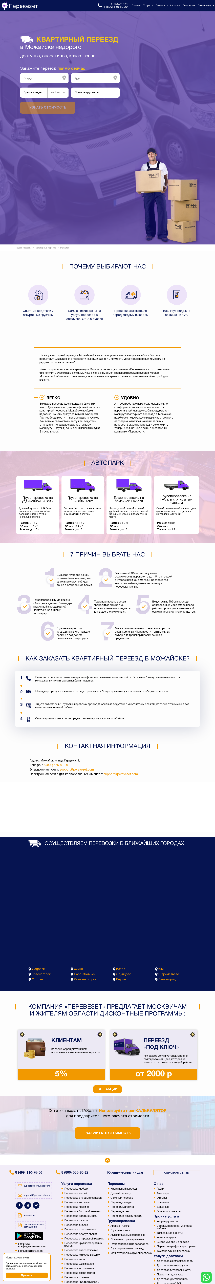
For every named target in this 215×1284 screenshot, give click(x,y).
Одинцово (123, 974)
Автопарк (163, 1193)
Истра (120, 969)
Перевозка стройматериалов (83, 1198)
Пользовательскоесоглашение (30, 1252)
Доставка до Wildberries (172, 1279)
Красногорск (41, 974)
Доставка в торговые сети (174, 1270)
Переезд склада (121, 1202)
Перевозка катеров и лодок (82, 1255)
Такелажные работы (170, 1233)
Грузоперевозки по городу (127, 1249)
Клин (161, 969)
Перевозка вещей (75, 1193)
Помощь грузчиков (87, 92)
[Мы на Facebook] (19, 1205)
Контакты (163, 1202)
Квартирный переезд (124, 1189)
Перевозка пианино (76, 1207)
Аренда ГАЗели (120, 1226)
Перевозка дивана (76, 1225)
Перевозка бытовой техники (82, 1211)
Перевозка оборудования (80, 1234)
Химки (78, 969)
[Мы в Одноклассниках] (27, 1205)
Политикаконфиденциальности (32, 1245)
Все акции (107, 1089)
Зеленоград (167, 979)
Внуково (122, 979)
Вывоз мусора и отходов (173, 1242)
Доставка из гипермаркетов (175, 1261)
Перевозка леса (74, 1259)
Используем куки (17, 1257)
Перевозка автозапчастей (81, 1250)
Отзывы (162, 1198)
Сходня (37, 979)
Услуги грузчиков (167, 1221)
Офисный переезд (122, 1198)
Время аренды (33, 92)
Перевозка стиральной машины (84, 1239)
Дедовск (38, 969)
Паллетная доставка (170, 1275)
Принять (27, 1275)
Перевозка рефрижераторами (176, 1247)
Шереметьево (168, 974)
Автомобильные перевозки (128, 1235)
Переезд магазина (122, 1207)
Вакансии (163, 1207)
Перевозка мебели (76, 1189)
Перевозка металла (77, 1202)
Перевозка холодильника (80, 1216)
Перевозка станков (76, 1277)
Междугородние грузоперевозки (131, 1253)
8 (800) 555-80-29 (56, 765)
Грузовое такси (120, 1230)
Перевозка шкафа (76, 1220)
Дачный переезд (121, 1193)
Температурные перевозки (173, 1251)
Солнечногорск (85, 979)
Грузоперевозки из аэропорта (129, 1244)
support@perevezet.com (77, 769)
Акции (160, 1189)
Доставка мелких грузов (172, 1266)
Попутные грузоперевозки (127, 1239)
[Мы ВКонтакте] (36, 1205)
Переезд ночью (120, 1211)
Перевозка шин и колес (79, 1264)
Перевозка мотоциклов (79, 1268)
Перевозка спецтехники (79, 1273)
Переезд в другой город (126, 1216)
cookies (10, 1268)
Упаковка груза (166, 1237)
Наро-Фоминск (84, 974)
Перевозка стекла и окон (80, 1230)
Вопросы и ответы (169, 1211)
